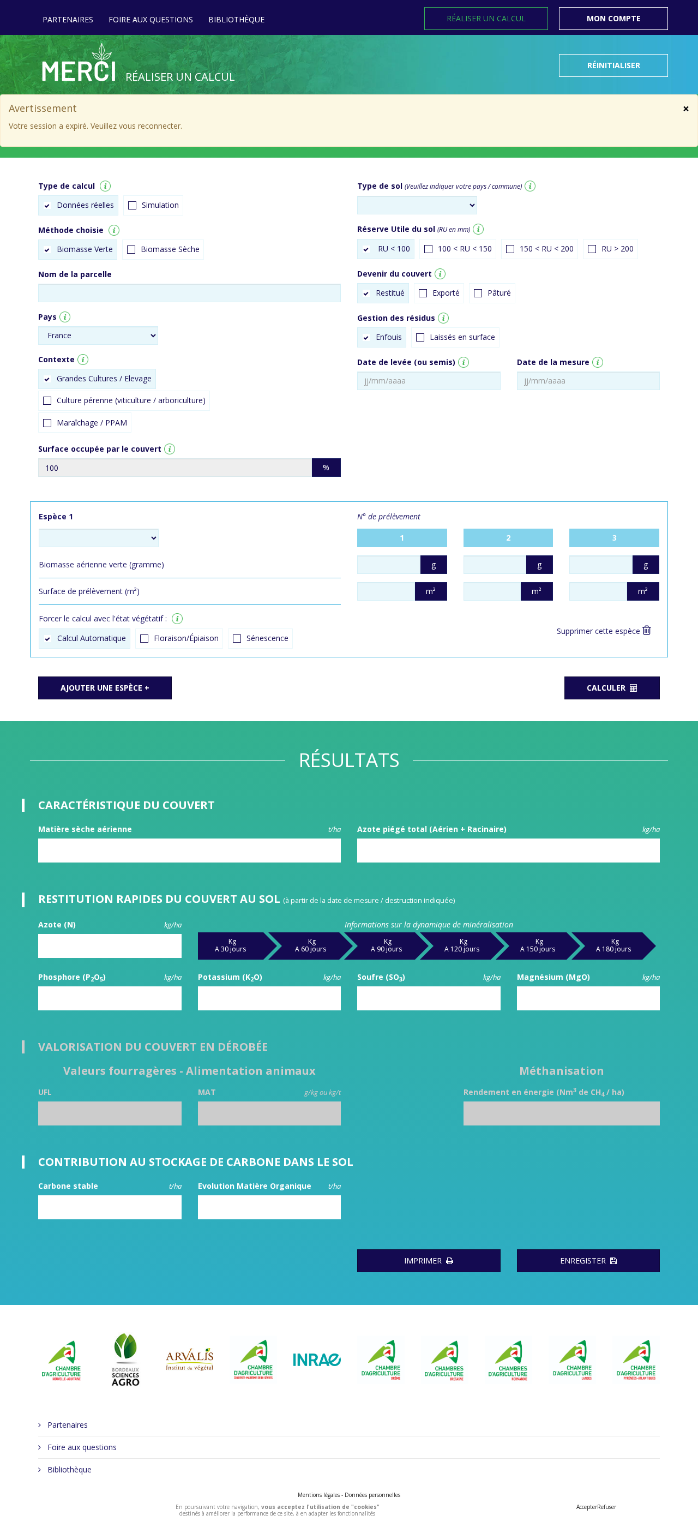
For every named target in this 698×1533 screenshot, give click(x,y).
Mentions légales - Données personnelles (349, 1495)
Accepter (586, 1507)
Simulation (160, 205)
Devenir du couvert (394, 273)
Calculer (608, 687)
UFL (45, 1092)
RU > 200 (617, 248)
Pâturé (499, 293)
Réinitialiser (613, 65)
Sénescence (267, 638)
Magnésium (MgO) (588, 977)
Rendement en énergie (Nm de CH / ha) (544, 1092)
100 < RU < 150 (465, 248)
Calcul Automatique (91, 638)
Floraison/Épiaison (186, 638)
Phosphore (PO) (110, 977)
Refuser (606, 1507)
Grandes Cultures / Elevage (104, 378)
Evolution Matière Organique (269, 1186)
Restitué (390, 293)
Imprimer (425, 1260)
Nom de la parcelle (75, 274)
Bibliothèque (236, 19)
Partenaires (68, 19)
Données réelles (85, 205)
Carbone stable (110, 1186)
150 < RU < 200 (547, 248)
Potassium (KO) (269, 977)
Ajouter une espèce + (105, 687)
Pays (47, 317)
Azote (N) (110, 924)
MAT (269, 1092)
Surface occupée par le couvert (99, 449)
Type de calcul (66, 186)
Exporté (446, 293)
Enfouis (389, 337)
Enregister (585, 1260)
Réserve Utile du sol (413, 229)
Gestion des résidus (396, 318)
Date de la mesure (553, 362)
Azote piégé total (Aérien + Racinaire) (508, 829)
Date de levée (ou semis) (406, 362)
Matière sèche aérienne (189, 829)
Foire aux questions (151, 19)
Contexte (56, 359)
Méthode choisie (71, 230)
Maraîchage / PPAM (92, 422)
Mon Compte (614, 18)
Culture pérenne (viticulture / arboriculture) (131, 400)
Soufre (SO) (429, 977)
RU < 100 (393, 248)
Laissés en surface (462, 337)
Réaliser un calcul (486, 18)
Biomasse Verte (85, 249)
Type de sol (439, 186)
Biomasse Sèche (170, 249)
